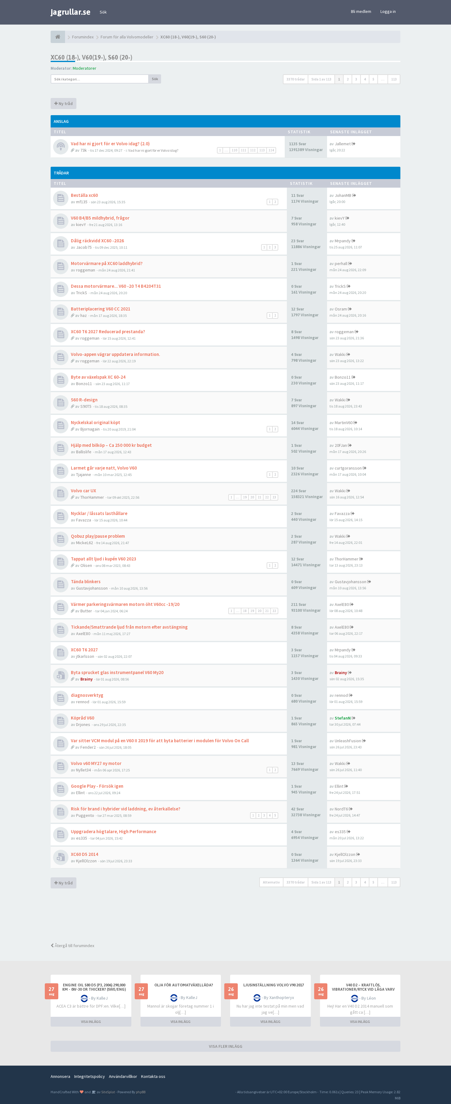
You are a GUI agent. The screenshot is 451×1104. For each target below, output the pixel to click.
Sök (103, 12)
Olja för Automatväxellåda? (183, 985)
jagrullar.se (71, 12)
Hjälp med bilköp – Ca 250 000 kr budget (111, 445)
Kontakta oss (153, 1076)
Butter (86, 611)
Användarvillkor (123, 1076)
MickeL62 (84, 542)
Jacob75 (84, 247)
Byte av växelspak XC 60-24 (98, 377)
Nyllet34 (83, 770)
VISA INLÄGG (91, 1021)
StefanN (343, 718)
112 (253, 150)
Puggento (85, 815)
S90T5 (85, 406)
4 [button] (365, 79)
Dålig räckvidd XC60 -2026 (97, 241)
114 (271, 150)
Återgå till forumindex (74, 945)
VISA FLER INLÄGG (225, 1046)
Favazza (83, 520)
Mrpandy (343, 241)
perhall (341, 263)
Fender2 (88, 747)
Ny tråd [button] (65, 103)
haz (83, 315)
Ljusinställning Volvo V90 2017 (273, 985)
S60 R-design (84, 400)
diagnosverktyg (87, 695)
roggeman (85, 270)
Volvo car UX (83, 490)
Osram (341, 309)
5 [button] (373, 79)
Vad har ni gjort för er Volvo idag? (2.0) (110, 143)
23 (274, 497)
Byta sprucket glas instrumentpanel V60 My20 (117, 672)
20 (252, 497)
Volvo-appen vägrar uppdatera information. (115, 354)
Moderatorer (84, 68)
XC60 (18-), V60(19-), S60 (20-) (91, 57)
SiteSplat (108, 1092)
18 (245, 611)
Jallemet (343, 143)
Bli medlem (361, 11)
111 (243, 150)
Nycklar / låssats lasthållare (99, 513)
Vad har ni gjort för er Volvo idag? (153, 150)
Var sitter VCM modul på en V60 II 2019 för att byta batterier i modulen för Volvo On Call (160, 740)
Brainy (86, 679)
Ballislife (83, 451)
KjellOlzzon (86, 861)
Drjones (83, 724)
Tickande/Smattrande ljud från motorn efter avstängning (129, 627)
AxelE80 (342, 604)
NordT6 (341, 809)
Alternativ (271, 882)
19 (245, 497)
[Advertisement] (230, 916)
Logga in (388, 11)
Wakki (340, 354)
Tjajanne (83, 474)
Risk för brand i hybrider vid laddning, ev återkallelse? (125, 809)
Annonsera (60, 1076)
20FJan (341, 445)
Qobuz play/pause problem (98, 536)
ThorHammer (92, 497)
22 (267, 497)
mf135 (81, 202)
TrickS (81, 292)
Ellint (80, 792)
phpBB (140, 1092)
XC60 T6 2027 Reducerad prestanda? (108, 331)
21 (259, 497)
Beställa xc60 (84, 195)
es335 (81, 838)
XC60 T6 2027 (84, 650)
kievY (81, 224)
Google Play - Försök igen (97, 786)
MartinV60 (344, 422)
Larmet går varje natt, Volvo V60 (104, 468)
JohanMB (343, 195)
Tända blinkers (86, 581)
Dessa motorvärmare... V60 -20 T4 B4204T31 (116, 286)
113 (262, 150)
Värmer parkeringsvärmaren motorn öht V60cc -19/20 (125, 604)
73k (83, 150)
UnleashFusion (348, 740)
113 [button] (394, 79)
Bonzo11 (84, 383)
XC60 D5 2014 (84, 854)
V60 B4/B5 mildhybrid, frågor (100, 218)
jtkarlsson (85, 656)
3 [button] (356, 79)
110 (234, 150)
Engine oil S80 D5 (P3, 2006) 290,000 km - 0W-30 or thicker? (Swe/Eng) (94, 987)
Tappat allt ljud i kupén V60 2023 (103, 559)
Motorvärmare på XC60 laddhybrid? (107, 263)
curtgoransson (348, 468)
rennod (82, 701)
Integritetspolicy (89, 1076)
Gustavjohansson (92, 588)
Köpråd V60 (82, 718)
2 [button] (348, 79)
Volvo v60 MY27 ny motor (96, 763)
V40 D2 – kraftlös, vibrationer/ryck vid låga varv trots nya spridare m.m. (363, 989)
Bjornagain (90, 429)
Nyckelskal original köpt (95, 422)
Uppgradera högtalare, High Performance (113, 831)
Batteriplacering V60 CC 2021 (100, 309)
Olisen (86, 565)
